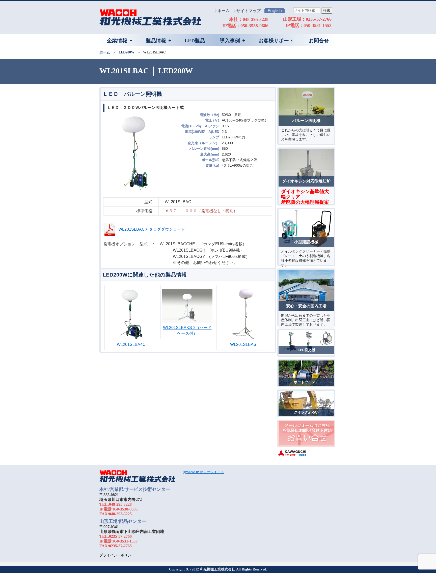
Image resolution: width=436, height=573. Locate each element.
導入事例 (230, 40)
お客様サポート (276, 40)
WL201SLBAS (243, 344)
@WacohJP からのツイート (203, 472)
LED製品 (195, 40)
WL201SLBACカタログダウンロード (151, 229)
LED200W (126, 52)
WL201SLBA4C (131, 344)
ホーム (223, 11)
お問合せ (319, 40)
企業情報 (117, 40)
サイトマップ (248, 11)
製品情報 (156, 40)
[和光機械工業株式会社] (137, 482)
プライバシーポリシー (117, 555)
